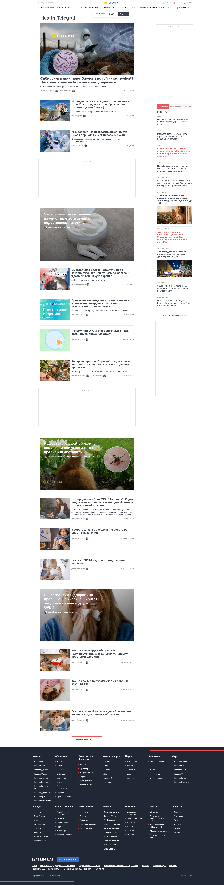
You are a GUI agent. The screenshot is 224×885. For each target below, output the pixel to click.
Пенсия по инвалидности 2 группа (157, 818)
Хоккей (106, 774)
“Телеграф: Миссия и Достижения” (155, 8)
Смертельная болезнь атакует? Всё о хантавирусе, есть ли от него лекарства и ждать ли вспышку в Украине (100, 273)
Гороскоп (37, 812)
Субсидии (61, 774)
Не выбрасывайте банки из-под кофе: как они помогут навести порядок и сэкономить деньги (172, 168)
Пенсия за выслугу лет (158, 836)
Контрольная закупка (89, 8)
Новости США (179, 766)
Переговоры (62, 822)
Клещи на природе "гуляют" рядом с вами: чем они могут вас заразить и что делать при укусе (101, 364)
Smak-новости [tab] (176, 106)
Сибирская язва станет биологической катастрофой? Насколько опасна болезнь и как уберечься (86, 80)
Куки (111, 14)
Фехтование (108, 782)
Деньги (83, 764)
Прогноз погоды (64, 797)
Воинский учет (86, 828)
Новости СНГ (179, 774)
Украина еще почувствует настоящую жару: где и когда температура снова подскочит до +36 (174, 199)
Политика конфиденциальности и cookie (57, 866)
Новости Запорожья (42, 782)
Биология (131, 770)
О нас (34, 866)
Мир (174, 756)
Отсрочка (84, 820)
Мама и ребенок (157, 762)
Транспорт (84, 769)
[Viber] (167, 3)
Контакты (173, 866)
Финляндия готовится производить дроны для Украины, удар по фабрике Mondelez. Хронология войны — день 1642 (174, 237)
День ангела (132, 831)
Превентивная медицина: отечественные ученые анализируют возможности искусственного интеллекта (100, 303)
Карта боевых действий (63, 813)
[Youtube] (174, 3)
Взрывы (60, 818)
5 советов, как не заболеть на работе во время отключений (99, 531)
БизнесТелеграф (127, 8)
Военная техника (64, 835)
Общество (61, 756)
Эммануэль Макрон (111, 824)
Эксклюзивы (109, 8)
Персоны (107, 806)
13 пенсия (154, 812)
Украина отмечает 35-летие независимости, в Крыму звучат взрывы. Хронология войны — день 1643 (174, 152)
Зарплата (61, 762)
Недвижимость (86, 773)
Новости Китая (179, 778)
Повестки (84, 812)
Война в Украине (64, 806)
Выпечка (177, 812)
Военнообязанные (88, 824)
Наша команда (38, 869)
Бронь (83, 816)
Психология (155, 774)
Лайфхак (37, 832)
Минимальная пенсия (159, 831)
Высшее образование (62, 787)
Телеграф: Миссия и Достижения (76, 869)
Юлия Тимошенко (111, 841)
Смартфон (131, 778)
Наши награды (159, 866)
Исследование (156, 778)
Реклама (145, 866)
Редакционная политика (89, 866)
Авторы (182, 8)
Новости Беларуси (181, 782)
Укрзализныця (86, 785)
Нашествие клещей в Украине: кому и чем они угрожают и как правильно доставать (70, 448)
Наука (128, 756)
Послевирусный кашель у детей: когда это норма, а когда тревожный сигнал (101, 713)
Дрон (129, 774)
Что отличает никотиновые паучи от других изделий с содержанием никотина (67, 218)
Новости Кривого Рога (40, 787)
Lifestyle (36, 806)
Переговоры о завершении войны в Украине (54, 8)
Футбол (106, 762)
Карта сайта (53, 869)
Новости (36, 756)
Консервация (179, 816)
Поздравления (39, 841)
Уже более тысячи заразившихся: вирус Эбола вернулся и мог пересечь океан (99, 133)
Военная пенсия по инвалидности (158, 826)
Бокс (105, 766)
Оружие (60, 827)
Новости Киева (40, 762)
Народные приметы (135, 818)
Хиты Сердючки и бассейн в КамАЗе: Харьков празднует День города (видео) (172, 254)
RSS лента (99, 869)
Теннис (106, 770)
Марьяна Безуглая (111, 845)
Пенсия (152, 806)
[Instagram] (181, 3)
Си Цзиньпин (109, 820)
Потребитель (39, 816)
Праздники (131, 806)
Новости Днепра (40, 770)
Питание (154, 766)
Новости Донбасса (41, 793)
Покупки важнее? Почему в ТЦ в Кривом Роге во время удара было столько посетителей (174, 303)
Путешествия (39, 824)
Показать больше (83, 740)
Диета (152, 770)
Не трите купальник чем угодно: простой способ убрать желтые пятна (172, 121)
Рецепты (177, 806)
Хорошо (123, 14)
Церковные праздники (132, 813)
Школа (60, 782)
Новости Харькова (41, 766)
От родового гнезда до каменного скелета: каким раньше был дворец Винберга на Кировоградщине (174, 183)
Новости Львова (40, 778)
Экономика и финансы (85, 757)
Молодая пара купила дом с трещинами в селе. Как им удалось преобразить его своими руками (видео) (100, 104)
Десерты (177, 824)
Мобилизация (86, 806)
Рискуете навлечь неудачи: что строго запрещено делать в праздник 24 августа (172, 136)
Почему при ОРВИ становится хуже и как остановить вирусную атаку (100, 332)
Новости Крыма (40, 797)
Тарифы (83, 777)
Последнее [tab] (163, 106)
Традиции (131, 822)
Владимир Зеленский (112, 812)
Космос (130, 766)
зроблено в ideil (186, 875)
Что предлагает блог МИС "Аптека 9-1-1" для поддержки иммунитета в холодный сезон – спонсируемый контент (102, 502)
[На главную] (112, 3)
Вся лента (162, 112)
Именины (131, 835)
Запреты (130, 827)
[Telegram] (170, 3)
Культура (37, 828)
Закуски (176, 832)
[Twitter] (177, 2)
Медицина (61, 778)
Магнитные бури (40, 837)
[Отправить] (59, 3)
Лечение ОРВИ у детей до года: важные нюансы (99, 562)
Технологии (132, 762)
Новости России (180, 770)
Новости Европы (180, 762)
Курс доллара (86, 781)
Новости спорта (111, 756)
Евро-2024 (108, 778)
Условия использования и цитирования (121, 866)
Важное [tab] (188, 106)
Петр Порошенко (110, 837)
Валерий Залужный (112, 828)
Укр (190, 3)
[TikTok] (184, 3)
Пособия (60, 793)
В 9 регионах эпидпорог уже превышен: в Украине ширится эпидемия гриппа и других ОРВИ (71, 601)
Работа (60, 766)
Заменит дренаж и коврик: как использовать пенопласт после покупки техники (172, 288)
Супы (175, 820)
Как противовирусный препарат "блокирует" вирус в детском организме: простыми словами (100, 653)
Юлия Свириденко (111, 849)
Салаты (176, 828)
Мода (35, 820)
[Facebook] (163, 3)
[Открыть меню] (33, 3)
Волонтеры (62, 831)
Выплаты (61, 770)
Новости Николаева (42, 801)
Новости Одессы (40, 774)
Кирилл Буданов (110, 832)
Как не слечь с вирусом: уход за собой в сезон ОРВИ (99, 682)
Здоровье (154, 756)
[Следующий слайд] (193, 8)
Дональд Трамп (110, 816)
